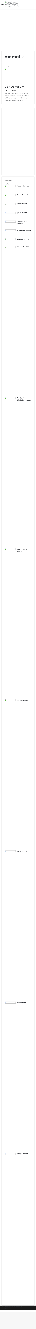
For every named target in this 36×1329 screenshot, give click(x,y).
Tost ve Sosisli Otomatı (22, 550)
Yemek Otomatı (23, 239)
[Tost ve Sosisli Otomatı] (10, 549)
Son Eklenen (8, 180)
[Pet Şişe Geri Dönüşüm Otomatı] (10, 398)
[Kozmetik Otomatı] (10, 231)
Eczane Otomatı (23, 247)
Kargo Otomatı (22, 1154)
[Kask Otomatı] (10, 204)
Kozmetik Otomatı (24, 230)
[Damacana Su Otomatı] (10, 222)
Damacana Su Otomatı (22, 223)
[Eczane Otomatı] (10, 247)
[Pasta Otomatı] (10, 195)
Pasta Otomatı (22, 195)
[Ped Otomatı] (10, 852)
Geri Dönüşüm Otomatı (14, 88)
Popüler (7, 184)
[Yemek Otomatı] (10, 240)
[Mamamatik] (10, 1003)
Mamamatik (21, 1003)
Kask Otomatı (22, 204)
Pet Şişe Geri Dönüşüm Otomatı (24, 399)
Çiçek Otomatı (22, 213)
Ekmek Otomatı (22, 700)
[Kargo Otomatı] (10, 1154)
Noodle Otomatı (23, 186)
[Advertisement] (18, 29)
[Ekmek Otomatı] (10, 701)
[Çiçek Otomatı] (10, 213)
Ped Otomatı (22, 851)
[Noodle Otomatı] (10, 186)
